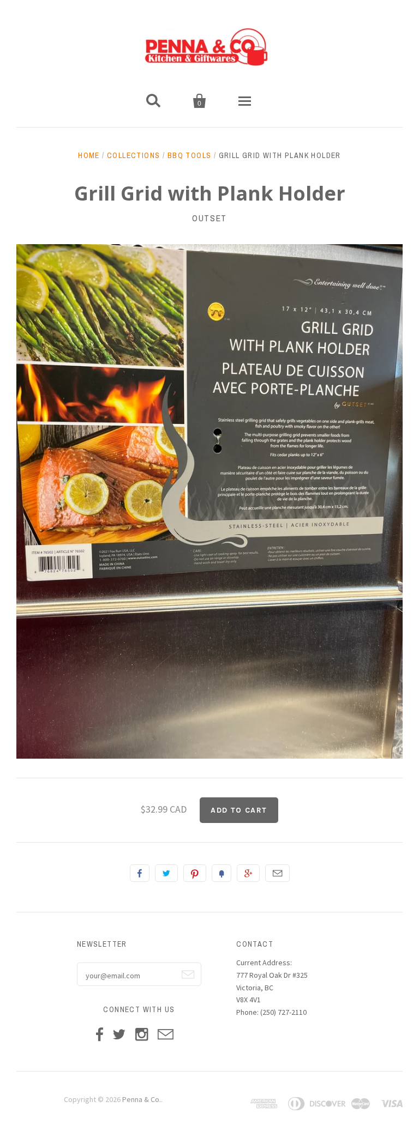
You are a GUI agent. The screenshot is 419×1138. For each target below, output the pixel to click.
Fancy (221, 873)
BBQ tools (189, 155)
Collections (133, 155)
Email (277, 873)
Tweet (166, 873)
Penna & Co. (141, 1099)
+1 (248, 873)
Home (89, 155)
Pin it (194, 873)
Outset (209, 218)
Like (139, 873)
